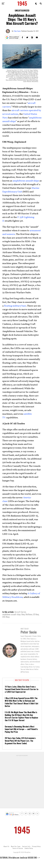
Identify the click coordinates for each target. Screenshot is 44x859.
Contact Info (26, 846)
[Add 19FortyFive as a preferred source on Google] (12, 37)
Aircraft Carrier (20, 612)
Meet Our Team (15, 846)
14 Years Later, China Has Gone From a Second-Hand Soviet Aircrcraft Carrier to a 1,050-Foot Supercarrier (21, 689)
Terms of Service (17, 848)
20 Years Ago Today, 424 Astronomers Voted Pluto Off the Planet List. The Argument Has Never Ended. (20, 741)
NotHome (29, 614)
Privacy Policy (36, 846)
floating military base (15, 306)
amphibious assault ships (26, 180)
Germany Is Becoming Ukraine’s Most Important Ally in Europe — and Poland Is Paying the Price (21, 729)
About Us (6, 846)
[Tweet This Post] (27, 37)
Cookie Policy (29, 848)
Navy (23, 614)
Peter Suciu (17, 31)
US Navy (36, 614)
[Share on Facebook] (22, 37)
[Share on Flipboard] (32, 37)
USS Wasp (6, 617)
